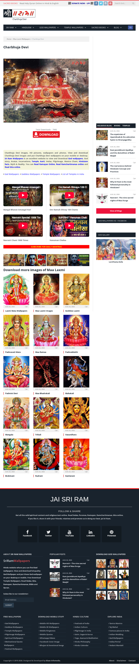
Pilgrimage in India (83, 630)
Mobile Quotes (46, 634)
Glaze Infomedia (53, 660)
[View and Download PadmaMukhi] (76, 332)
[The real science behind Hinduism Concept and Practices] (102, 167)
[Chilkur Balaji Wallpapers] (124, 595)
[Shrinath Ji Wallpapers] (112, 595)
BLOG (116, 27)
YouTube (69, 535)
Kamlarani (70, 476)
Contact (132, 660)
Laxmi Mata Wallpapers (16, 311)
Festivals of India (82, 623)
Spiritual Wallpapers (14, 638)
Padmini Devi (11, 393)
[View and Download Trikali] (46, 414)
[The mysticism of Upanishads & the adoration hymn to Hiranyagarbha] (102, 135)
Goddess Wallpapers (30, 174)
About (111, 660)
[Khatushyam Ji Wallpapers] (112, 563)
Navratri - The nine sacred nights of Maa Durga (121, 199)
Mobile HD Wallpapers (49, 623)
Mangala (9, 434)
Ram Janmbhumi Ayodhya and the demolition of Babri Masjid (122, 153)
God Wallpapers (48, 27)
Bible (31, 584)
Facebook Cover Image (50, 641)
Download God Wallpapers (111, 554)
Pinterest (111, 535)
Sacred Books (98, 27)
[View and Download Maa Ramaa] (46, 332)
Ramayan (7, 584)
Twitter (48, 535)
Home (9, 39)
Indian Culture (81, 627)
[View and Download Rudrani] (46, 456)
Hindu (6, 567)
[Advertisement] (86, 15)
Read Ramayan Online (44, 164)
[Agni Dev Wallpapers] (124, 584)
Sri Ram (10, 27)
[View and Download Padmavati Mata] (16, 332)
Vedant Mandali (116, 645)
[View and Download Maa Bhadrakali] (46, 373)
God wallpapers (75, 158)
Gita (34, 581)
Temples (126, 125)
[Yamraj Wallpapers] (124, 574)
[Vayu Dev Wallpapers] (101, 595)
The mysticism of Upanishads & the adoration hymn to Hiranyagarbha (122, 137)
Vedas (28, 581)
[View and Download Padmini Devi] (16, 373)
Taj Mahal (113, 627)
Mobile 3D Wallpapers (49, 627)
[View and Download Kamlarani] (76, 456)
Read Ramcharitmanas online (70, 164)
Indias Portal (115, 641)
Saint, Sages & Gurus (84, 634)
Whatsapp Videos (47, 638)
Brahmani (9, 476)
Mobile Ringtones (47, 630)
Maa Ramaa (40, 352)
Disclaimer (121, 660)
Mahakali (69, 393)
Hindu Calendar (82, 645)
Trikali (38, 434)
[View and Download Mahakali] (76, 373)
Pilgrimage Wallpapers (15, 634)
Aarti (42, 161)
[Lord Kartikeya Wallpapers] (101, 584)
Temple (35, 161)
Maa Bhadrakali (42, 393)
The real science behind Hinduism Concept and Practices (120, 169)
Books (117, 125)
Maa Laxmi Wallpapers (21, 39)
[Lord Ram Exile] (116, 249)
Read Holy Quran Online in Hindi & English (39, 3)
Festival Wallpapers (13, 649)
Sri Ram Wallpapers (14, 158)
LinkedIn (90, 535)
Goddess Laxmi (72, 311)
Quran (6, 587)
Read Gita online (12, 167)
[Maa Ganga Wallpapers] (101, 563)
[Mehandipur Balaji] (101, 574)
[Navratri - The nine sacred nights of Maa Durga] (102, 198)
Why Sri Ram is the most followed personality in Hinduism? (121, 185)
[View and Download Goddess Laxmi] (76, 291)
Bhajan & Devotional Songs (52, 645)
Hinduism (26, 27)
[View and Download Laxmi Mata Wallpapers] (16, 291)
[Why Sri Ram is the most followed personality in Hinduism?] (102, 183)
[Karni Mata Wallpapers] (124, 563)
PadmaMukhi (71, 352)
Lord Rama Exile (116, 262)
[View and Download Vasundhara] (76, 414)
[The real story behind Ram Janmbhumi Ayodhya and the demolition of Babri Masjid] (102, 151)
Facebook (27, 535)
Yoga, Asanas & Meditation (86, 638)
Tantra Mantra (115, 623)
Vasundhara (70, 434)
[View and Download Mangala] (16, 414)
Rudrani (39, 476)
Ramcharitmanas (20, 584)
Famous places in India (119, 630)
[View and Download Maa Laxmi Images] (46, 291)
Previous (99, 253)
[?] (13, 265)
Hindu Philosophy (82, 641)
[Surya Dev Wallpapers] (112, 584)
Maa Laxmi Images (44, 311)
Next (132, 253)
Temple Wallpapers (73, 27)
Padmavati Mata (13, 352)
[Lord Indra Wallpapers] (112, 574)
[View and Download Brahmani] (16, 456)
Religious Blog (104, 125)
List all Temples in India (73, 174)
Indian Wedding (116, 634)
